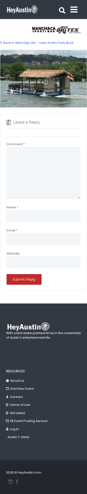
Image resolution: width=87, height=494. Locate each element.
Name (12, 207)
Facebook (17, 482)
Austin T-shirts (18, 437)
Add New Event (22, 388)
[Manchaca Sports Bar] (43, 29)
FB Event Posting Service (29, 421)
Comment (16, 144)
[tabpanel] (43, 29)
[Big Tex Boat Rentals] (68, 29)
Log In (14, 429)
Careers (16, 397)
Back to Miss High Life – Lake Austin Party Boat (38, 42)
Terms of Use (20, 404)
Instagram (10, 482)
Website (13, 253)
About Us (17, 380)
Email (12, 230)
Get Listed (17, 413)
